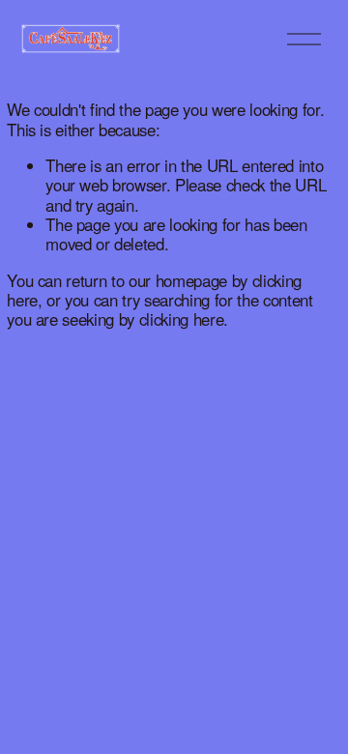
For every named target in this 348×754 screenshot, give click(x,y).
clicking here (181, 319)
